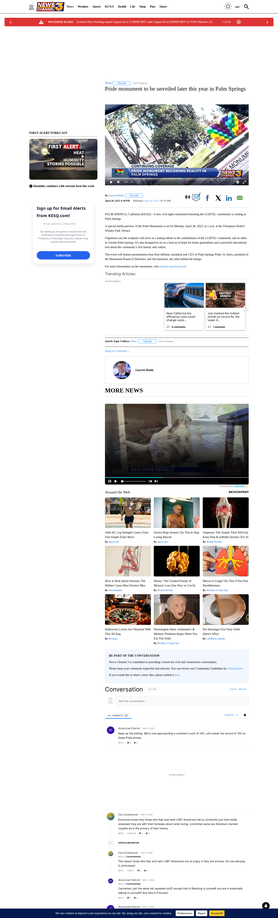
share (234, 743)
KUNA (109, 6)
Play (152, 6)
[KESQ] (50, 6)
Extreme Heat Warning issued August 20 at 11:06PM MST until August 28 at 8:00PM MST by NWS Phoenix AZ (144, 21)
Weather (83, 6)
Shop (142, 6)
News (70, 6)
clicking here (235, 668)
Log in (233, 689)
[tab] (118, 715)
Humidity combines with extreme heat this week (63, 186)
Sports (96, 6)
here (177, 674)
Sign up (242, 689)
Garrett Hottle (116, 195)
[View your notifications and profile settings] (245, 715)
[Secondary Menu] (34, 6)
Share (163, 6)
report (242, 743)
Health (122, 6)
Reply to (129, 856)
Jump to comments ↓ (117, 351)
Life (132, 6)
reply (121, 743)
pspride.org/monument (172, 266)
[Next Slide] (245, 308)
